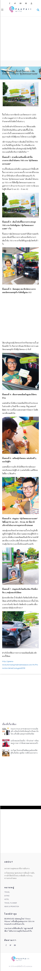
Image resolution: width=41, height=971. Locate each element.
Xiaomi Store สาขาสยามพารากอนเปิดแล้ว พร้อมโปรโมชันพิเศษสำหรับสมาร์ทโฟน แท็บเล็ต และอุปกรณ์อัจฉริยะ (24, 731)
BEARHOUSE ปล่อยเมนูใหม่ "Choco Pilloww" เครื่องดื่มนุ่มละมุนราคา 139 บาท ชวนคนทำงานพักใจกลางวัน (19, 921)
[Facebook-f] (9, 3)
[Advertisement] (20, 38)
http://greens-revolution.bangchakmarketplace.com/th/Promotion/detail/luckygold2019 (20, 664)
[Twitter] (15, 3)
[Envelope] (26, 3)
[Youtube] (20, 3)
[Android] (31, 3)
